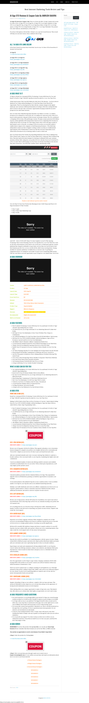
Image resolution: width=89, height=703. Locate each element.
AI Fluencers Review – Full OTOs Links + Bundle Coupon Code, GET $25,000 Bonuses (71, 34)
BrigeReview (14, 2)
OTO (17, 687)
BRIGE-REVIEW (46, 698)
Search (65, 15)
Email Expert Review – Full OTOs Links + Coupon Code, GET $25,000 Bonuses (71, 45)
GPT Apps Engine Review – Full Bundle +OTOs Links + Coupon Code (71, 24)
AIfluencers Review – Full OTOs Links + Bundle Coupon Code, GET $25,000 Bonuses (71, 40)
